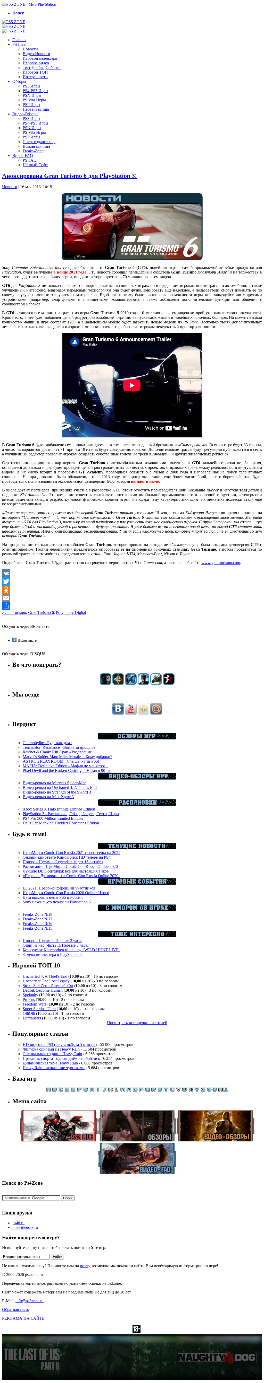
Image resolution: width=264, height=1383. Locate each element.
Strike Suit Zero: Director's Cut (48, 985)
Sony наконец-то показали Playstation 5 (57, 902)
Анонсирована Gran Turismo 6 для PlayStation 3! (69, 175)
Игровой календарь (40, 58)
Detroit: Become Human (43, 990)
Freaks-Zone (33, 151)
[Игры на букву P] (141, 1090)
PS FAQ (30, 160)
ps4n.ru (18, 1223)
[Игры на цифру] (212, 1090)
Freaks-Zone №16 (37, 923)
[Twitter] (132, 581)
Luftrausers (32, 1018)
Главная (19, 40)
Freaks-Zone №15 (37, 928)
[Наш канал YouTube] (131, 713)
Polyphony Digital (71, 612)
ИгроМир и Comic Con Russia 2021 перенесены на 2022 (71, 852)
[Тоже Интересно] (137, 936)
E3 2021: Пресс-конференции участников (59, 888)
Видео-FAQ (22, 155)
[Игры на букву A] (48, 1090)
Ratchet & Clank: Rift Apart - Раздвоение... (59, 752)
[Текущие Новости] (137, 848)
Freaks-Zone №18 (37, 914)
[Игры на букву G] (85, 1090)
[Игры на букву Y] (197, 1090)
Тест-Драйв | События (42, 67)
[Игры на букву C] (60, 1090)
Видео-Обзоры (25, 114)
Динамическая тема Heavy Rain (50, 1063)
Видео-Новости (36, 53)
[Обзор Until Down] (131, 683)
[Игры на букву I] (98, 1090)
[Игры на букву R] (153, 1090)
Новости (30, 49)
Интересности (35, 77)
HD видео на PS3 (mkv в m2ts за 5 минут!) (60, 1044)
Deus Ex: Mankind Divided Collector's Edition (61, 823)
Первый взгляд (36, 109)
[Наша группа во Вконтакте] (118, 713)
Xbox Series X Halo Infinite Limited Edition (59, 809)
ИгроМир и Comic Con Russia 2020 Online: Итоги (66, 893)
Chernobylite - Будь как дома (47, 743)
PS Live (19, 44)
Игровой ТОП (35, 72)
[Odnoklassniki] (132, 590)
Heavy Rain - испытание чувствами (54, 1067)
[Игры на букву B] (54, 1090)
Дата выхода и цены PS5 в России (53, 897)
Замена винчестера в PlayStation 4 (52, 954)
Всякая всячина (36, 146)
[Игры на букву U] (172, 1090)
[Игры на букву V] (178, 1090)
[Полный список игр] (223, 1090)
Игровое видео (36, 63)
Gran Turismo (14, 612)
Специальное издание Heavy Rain (52, 1054)
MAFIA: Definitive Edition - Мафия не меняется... (65, 766)
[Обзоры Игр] (137, 738)
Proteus (29, 999)
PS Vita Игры (34, 100)
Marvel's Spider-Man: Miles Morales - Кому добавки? (67, 756)
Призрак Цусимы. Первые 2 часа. (52, 940)
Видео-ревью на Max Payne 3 (48, 797)
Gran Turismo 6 (41, 612)
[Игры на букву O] (135, 1090)
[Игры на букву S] (159, 1090)
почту (85, 1266)
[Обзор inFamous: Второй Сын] (169, 683)
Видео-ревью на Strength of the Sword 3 (57, 792)
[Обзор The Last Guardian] (156, 683)
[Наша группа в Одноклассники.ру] (143, 713)
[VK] (132, 573)
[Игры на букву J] (104, 1090)
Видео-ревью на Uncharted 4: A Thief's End (60, 787)
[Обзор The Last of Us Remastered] (105, 683)
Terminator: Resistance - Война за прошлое (59, 747)
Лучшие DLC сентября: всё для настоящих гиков (66, 871)
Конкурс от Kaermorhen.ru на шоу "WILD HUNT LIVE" (71, 950)
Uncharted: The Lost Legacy (46, 981)
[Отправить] (132, 606)
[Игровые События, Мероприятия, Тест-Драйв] (137, 883)
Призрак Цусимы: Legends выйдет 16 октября (63, 862)
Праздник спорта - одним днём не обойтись (61, 1058)
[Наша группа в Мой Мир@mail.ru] (156, 713)
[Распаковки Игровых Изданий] (137, 804)
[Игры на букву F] (79, 1090)
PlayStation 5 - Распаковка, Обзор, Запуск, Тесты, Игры (71, 814)
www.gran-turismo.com (220, 562)
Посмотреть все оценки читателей (137, 1022)
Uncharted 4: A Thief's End (45, 976)
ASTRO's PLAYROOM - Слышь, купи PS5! (61, 761)
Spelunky (30, 995)
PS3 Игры (31, 86)
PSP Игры (31, 104)
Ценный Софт (35, 165)
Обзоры (19, 81)
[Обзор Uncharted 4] (143, 683)
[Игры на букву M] (122, 1090)
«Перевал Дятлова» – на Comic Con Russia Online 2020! (71, 876)
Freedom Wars (34, 1004)
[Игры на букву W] (184, 1090)
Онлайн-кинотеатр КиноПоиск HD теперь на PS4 (67, 857)
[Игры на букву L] (116, 1090)
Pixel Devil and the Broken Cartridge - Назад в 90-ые (67, 770)
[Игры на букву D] (67, 1090)
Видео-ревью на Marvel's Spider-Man (54, 783)
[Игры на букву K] (110, 1090)
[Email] (132, 598)
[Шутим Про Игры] (137, 910)
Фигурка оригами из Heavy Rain (51, 1049)
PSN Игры (32, 95)
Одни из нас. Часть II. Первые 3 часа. (55, 945)
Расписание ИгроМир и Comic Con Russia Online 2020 (70, 866)
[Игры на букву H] (91, 1090)
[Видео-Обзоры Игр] (137, 778)
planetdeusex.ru (25, 1227)
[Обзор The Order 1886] (118, 683)
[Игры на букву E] (73, 1090)
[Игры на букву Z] (203, 1090)
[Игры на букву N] (128, 1090)
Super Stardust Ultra (39, 1009)
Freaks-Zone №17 (37, 919)
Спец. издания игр (39, 141)
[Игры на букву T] (166, 1090)
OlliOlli (29, 1013)
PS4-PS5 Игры (35, 91)
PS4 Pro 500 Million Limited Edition (53, 818)
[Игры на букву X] (190, 1090)
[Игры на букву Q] (147, 1090)
